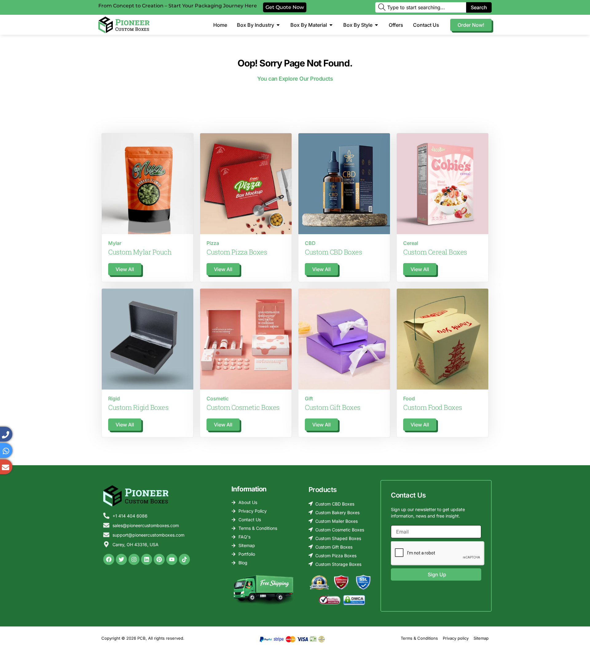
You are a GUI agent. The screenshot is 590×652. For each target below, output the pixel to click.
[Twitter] (121, 559)
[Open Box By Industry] (278, 25)
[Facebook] (108, 559)
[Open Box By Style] (376, 25)
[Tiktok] (184, 559)
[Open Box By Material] (330, 25)
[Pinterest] (159, 559)
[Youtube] (171, 559)
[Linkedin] (146, 559)
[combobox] (420, 7)
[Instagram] (134, 559)
